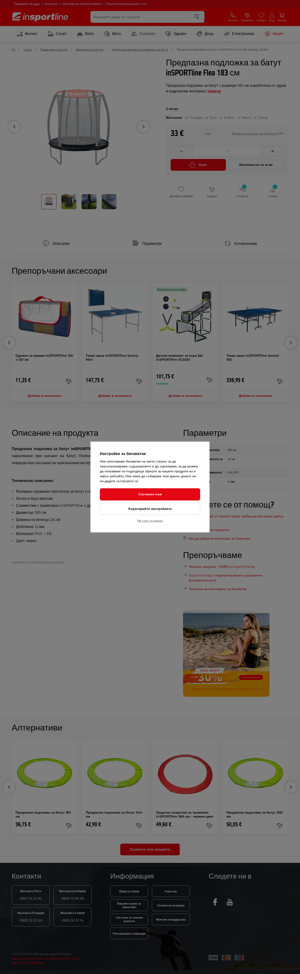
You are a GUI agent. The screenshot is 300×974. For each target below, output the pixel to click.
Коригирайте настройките (150, 509)
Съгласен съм (150, 494)
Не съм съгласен (150, 521)
